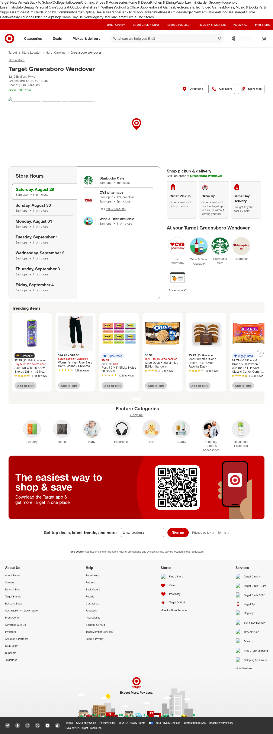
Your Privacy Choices (168, 722)
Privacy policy (201, 532)
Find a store (17, 60)
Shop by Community (59, 12)
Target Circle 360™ (178, 24)
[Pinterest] (7, 725)
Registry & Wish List (212, 24)
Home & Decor (139, 2)
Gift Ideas (20, 12)
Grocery (215, 2)
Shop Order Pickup (39, 17)
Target (13, 52)
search (220, 39)
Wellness (108, 7)
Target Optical (85, 12)
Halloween (73, 2)
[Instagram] (27, 725)
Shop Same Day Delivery (72, 17)
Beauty (29, 7)
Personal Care (45, 7)
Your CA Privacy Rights (132, 722)
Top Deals (228, 12)
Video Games (212, 7)
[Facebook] (17, 725)
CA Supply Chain (86, 722)
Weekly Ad (17, 17)
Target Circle (126, 17)
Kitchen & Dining (163, 2)
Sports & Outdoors (70, 7)
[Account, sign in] (242, 38)
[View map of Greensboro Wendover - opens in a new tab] (136, 129)
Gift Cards (36, 12)
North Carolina (55, 52)
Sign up (178, 532)
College (59, 2)
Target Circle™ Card (145, 24)
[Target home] (9, 38)
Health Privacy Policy (221, 722)
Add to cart (25, 386)
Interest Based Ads (195, 722)
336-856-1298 (116, 209)
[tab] (44, 192)
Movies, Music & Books (240, 7)
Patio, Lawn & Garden (192, 2)
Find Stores (145, 17)
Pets (87, 7)
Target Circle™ (115, 24)
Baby (20, 7)
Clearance (112, 12)
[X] (37, 725)
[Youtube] (47, 725)
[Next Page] (260, 353)
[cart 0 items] (264, 38)
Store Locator (31, 52)
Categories (33, 38)
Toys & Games (163, 7)
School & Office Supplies (133, 7)
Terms (222, 532)
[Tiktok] (57, 725)
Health (96, 7)
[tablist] (43, 232)
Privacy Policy (107, 722)
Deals (100, 12)
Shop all (136, 415)
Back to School (41, 2)
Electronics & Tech (188, 7)
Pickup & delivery (86, 38)
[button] (25, 355)
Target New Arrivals (14, 2)
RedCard (110, 17)
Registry (97, 17)
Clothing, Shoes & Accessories (104, 2)
